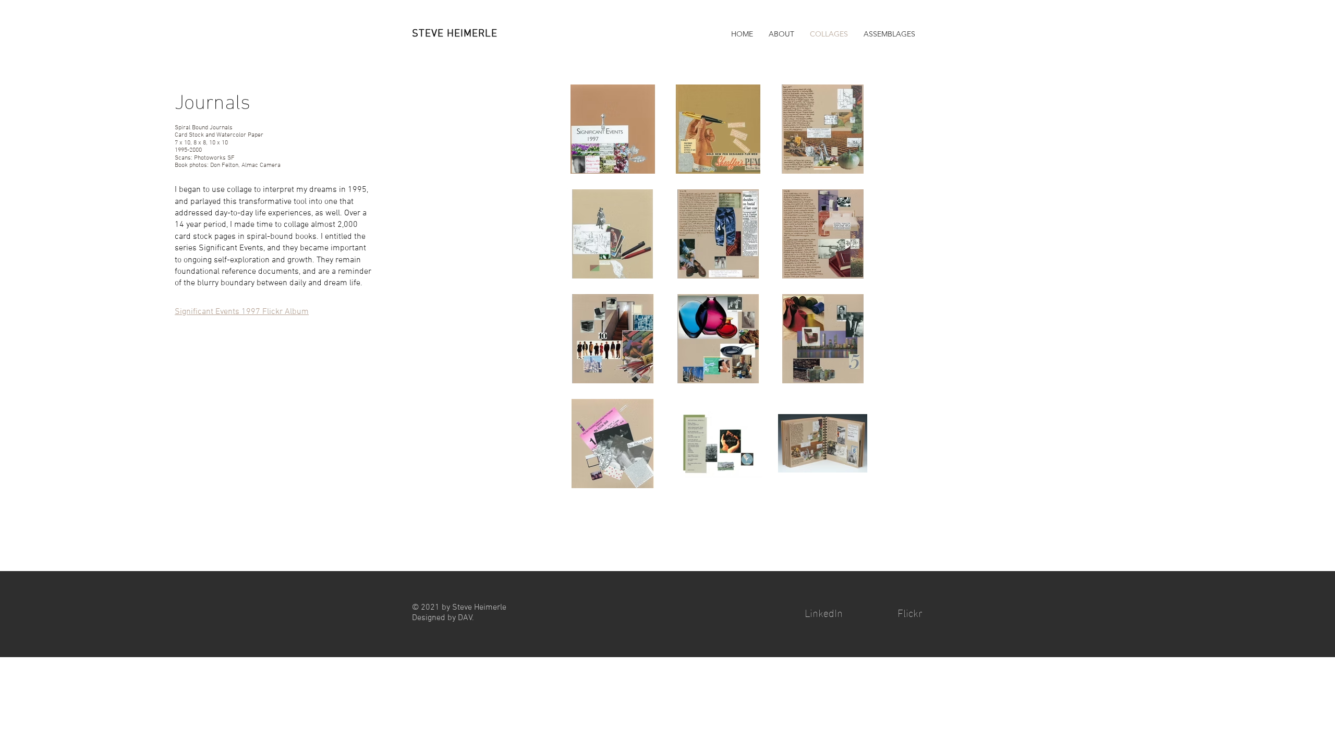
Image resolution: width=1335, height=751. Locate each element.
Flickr (910, 611)
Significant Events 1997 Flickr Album (242, 312)
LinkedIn (824, 611)
